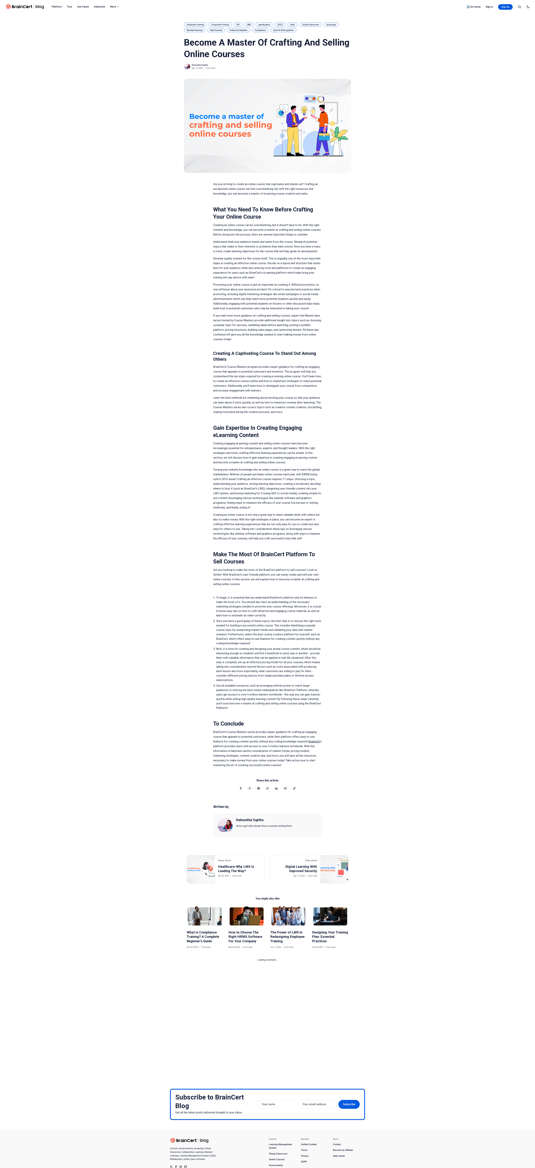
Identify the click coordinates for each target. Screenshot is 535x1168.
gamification (264, 25)
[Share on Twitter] (249, 788)
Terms (304, 1150)
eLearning (331, 25)
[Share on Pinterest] (258, 788)
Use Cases (83, 6)
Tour (69, 6)
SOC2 (280, 25)
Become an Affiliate (343, 1150)
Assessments (276, 1165)
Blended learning (195, 30)
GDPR (304, 1161)
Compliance (260, 30)
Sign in (489, 6)
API (237, 25)
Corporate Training (220, 25)
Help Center (339, 1156)
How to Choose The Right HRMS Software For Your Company (245, 936)
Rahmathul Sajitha (200, 65)
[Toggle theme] (528, 6)
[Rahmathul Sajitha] (225, 825)
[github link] (185, 1166)
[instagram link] (180, 1166)
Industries (99, 6)
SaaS (292, 25)
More (113, 6)
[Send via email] (285, 788)
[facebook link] (176, 1166)
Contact (337, 1144)
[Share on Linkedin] (276, 788)
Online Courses (277, 1159)
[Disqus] (267, 996)
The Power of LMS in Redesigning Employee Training (287, 936)
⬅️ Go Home (474, 6)
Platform (57, 6)
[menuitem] (57, 7)
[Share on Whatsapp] (267, 788)
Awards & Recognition (283, 30)
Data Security (216, 30)
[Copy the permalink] (294, 788)
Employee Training (195, 25)
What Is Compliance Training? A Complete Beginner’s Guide (203, 936)
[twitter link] (171, 1166)
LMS (249, 25)
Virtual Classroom (310, 25)
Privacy (304, 1156)
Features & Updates (238, 30)
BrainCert (314, 741)
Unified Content (309, 1144)
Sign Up (505, 7)
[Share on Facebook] (241, 788)
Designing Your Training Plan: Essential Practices (330, 936)
